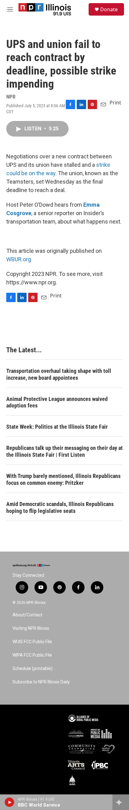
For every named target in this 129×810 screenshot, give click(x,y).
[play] (9, 802)
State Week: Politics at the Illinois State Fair (57, 426)
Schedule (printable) (33, 668)
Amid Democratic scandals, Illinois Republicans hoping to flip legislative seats (60, 507)
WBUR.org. (19, 259)
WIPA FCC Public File (32, 655)
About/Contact (27, 615)
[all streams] (120, 802)
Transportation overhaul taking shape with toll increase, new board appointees (58, 374)
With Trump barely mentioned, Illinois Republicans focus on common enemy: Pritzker (63, 479)
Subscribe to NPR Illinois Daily (41, 682)
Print (115, 102)
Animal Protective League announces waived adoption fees (57, 402)
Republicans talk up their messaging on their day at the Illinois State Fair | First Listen (64, 451)
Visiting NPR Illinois (31, 628)
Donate (109, 9)
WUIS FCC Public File (32, 641)
